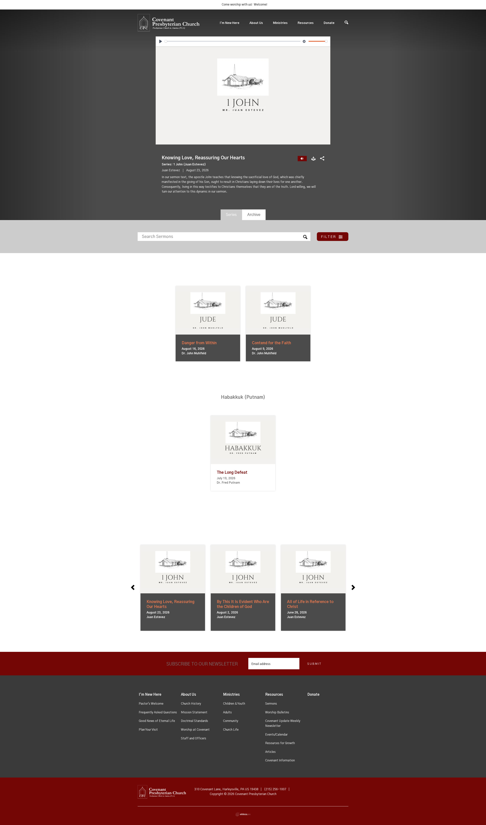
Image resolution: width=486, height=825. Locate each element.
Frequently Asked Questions (158, 712)
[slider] (233, 41)
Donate (329, 22)
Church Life (231, 729)
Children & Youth (234, 703)
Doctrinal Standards (194, 720)
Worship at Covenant (195, 729)
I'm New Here (229, 22)
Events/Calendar (276, 734)
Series (231, 215)
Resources (306, 22)
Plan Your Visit (148, 729)
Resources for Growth (280, 743)
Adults (227, 712)
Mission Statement (194, 712)
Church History (191, 703)
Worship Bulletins (277, 712)
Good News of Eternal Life (157, 720)
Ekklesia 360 (243, 814)
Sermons (271, 703)
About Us (256, 22)
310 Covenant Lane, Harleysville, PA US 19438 (226, 789)
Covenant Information (280, 760)
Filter (329, 237)
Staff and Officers (193, 738)
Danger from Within (199, 343)
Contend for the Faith (271, 343)
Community (230, 720)
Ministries (280, 22)
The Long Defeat (232, 472)
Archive (253, 215)
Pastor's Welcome (151, 703)
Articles (270, 751)
